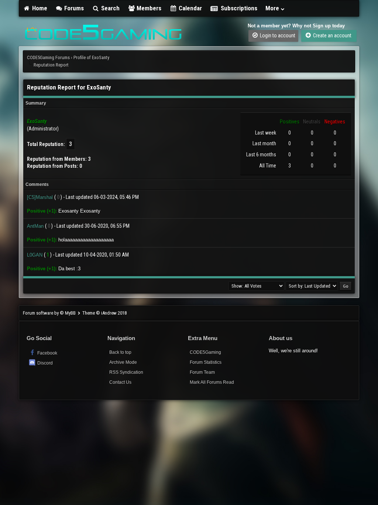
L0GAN (34, 255)
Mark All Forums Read (212, 382)
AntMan (35, 226)
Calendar (189, 8)
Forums (73, 8)
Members (148, 8)
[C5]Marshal (40, 197)
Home (39, 8)
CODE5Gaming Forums (48, 57)
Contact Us (120, 382)
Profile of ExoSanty (91, 57)
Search (110, 8)
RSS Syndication (126, 372)
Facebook (46, 353)
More (273, 8)
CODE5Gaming (205, 352)
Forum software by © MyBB (50, 313)
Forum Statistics (205, 362)
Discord (45, 363)
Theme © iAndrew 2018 (104, 313)
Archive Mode (123, 362)
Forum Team (202, 372)
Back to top (120, 352)
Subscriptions (239, 8)
